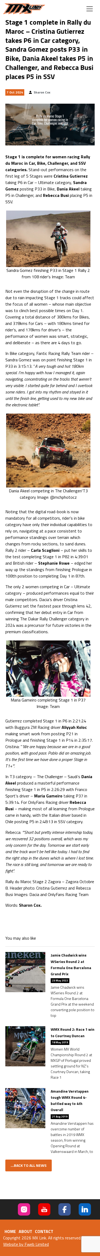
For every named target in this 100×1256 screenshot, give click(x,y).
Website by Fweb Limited (26, 1244)
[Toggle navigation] (89, 9)
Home (10, 1231)
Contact (44, 1231)
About (25, 1231)
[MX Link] (24, 9)
